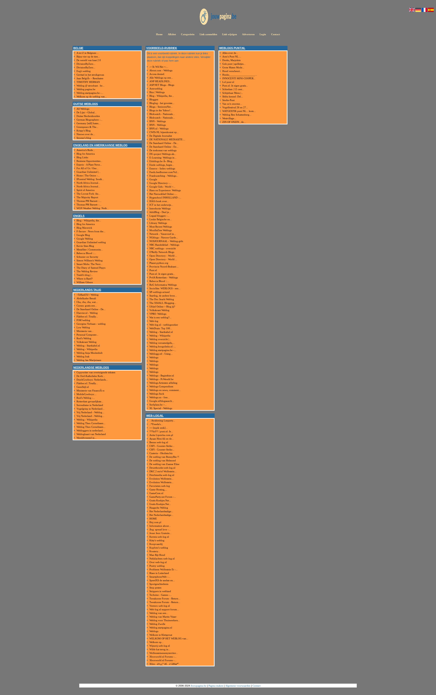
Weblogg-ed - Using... (161, 353)
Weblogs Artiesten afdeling (163, 382)
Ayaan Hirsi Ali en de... (161, 438)
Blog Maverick (84, 227)
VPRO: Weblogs (157, 313)
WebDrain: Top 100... (160, 328)
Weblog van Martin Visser (162, 616)
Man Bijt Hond (157, 555)
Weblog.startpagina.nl (160, 627)
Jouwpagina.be (198, 685)
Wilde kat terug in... (159, 649)
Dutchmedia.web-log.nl (161, 475)
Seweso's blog (84, 137)
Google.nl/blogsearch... (161, 401)
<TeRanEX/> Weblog (88, 294)
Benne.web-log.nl (158, 442)
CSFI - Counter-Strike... (161, 446)
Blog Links (82, 157)
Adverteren (248, 34)
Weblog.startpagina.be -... (90, 93)
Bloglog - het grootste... (161, 103)
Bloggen (153, 99)
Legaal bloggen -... (159, 215)
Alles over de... (230, 53)
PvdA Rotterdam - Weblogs (163, 277)
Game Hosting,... (158, 489)
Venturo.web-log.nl (159, 605)
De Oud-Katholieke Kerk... (91, 376)
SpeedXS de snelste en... (162, 580)
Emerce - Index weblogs (162, 168)
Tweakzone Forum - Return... (164, 598)
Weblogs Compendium (161, 386)
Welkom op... (156, 642)
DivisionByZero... (86, 63)
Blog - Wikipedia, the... (89, 220)
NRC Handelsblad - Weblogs (164, 244)
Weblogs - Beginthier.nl (161, 375)
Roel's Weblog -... (86, 397)
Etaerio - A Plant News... (89, 164)
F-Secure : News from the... (91, 231)
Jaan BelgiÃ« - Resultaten (90, 78)
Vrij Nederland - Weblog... (90, 412)
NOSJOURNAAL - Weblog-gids (166, 241)
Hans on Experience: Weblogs (165, 190)
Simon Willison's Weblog (90, 260)
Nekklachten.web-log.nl (162, 558)
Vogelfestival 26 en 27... (235, 107)
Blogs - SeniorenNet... (161, 106)
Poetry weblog (157, 565)
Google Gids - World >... (162, 186)
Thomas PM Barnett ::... (89, 201)
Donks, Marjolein (231, 60)
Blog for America (86, 153)
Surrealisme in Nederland (90, 405)
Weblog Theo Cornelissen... (91, 423)
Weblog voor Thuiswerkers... (164, 620)
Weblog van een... (158, 613)
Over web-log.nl (158, 562)
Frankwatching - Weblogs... (163, 175)
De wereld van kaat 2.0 (89, 60)
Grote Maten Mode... (233, 67)
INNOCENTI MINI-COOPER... (238, 78)
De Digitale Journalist (160, 135)
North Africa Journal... (88, 182)
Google (153, 179)
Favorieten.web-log (159, 486)
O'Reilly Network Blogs (161, 252)
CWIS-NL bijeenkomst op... (164, 132)
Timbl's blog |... (85, 275)
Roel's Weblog (84, 338)
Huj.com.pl (155, 522)
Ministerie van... (85, 331)
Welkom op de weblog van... (92, 96)
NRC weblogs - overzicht (162, 248)
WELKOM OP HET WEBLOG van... (168, 638)
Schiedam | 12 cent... (233, 89)
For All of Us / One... (88, 168)
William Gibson (85, 282)
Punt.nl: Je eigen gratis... (162, 273)
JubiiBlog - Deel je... (160, 212)
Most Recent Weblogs (160, 226)
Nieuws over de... (86, 134)
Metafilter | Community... (90, 249)
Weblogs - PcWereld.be (161, 379)
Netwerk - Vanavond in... (162, 233)
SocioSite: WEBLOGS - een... (165, 288)
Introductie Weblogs (160, 208)
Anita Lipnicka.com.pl (161, 435)
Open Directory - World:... (163, 255)
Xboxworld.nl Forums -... (162, 656)
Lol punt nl (228, 82)
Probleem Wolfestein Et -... (163, 569)
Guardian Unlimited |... (89, 172)
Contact (275, 34)
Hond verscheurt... (232, 71)
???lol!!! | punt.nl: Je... (161, 431)
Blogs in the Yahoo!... (160, 110)
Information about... (160, 525)
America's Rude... (86, 150)
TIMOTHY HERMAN (88, 82)
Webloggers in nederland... (91, 430)
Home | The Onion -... (88, 175)
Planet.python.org (158, 263)
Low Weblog (83, 327)
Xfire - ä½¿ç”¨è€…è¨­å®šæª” (164, 664)
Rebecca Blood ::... (86, 253)
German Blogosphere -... (89, 119)
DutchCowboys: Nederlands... (92, 379)
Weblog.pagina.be (86, 89)
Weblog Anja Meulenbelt (89, 352)
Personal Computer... (87, 334)
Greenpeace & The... (87, 127)
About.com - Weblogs (160, 70)
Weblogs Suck (156, 393)
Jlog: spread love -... (160, 529)
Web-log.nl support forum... (164, 609)
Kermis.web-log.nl (159, 536)
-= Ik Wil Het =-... (158, 66)
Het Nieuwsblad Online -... (163, 194)
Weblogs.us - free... (159, 397)
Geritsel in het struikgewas (90, 74)
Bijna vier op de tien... (88, 56)
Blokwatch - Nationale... (162, 114)
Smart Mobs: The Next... (89, 264)
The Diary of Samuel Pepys (91, 267)
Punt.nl (153, 270)
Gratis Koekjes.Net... (160, 500)
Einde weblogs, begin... (161, 164)
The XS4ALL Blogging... (162, 303)
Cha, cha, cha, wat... (87, 302)
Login (263, 34)
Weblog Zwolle (157, 624)
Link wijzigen (229, 34)
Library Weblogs (158, 223)
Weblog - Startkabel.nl (88, 345)
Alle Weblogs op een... (161, 77)
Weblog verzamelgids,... (162, 342)
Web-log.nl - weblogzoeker (163, 324)
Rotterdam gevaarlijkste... (90, 401)
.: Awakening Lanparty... (162, 420)
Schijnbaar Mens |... (232, 93)
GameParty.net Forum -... (162, 496)
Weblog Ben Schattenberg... (236, 114)
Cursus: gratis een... (87, 305)
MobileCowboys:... (87, 394)
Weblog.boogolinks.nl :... (162, 346)
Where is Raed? (85, 278)
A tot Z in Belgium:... (88, 53)
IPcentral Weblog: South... (90, 179)
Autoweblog (155, 88)
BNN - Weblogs (157, 121)
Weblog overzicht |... (160, 339)
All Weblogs (83, 108)
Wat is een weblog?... (160, 317)
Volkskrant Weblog (87, 342)
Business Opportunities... (89, 161)
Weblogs (153, 357)
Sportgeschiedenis (158, 584)
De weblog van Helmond (162, 460)
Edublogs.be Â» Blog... (161, 161)
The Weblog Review (87, 271)
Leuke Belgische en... (160, 219)
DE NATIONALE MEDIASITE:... (167, 139)
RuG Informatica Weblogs (163, 284)
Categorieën (187, 34)
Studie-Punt (228, 100)
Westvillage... (229, 118)
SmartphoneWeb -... (159, 576)
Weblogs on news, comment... (165, 390)
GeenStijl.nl (83, 387)
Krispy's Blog (84, 130)
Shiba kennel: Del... (232, 96)
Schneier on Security (87, 256)
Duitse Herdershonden (88, 116)
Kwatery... (154, 551)
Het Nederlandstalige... (161, 511)
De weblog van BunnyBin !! (164, 456)
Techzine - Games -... (160, 595)
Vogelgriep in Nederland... (90, 408)
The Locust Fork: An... (88, 193)
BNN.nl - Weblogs (158, 128)
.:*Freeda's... (156, 424)
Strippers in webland (160, 591)
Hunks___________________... (239, 74)
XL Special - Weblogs (160, 408)
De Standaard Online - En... (163, 146)
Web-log (153, 321)
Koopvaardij (156, 544)
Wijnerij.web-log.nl (159, 645)
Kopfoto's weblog (158, 547)
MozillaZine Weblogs (160, 230)
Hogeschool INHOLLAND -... (165, 197)
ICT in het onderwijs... (161, 204)
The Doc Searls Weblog (161, 299)
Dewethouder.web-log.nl (162, 467)
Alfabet (172, 34)
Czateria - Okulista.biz (161, 453)
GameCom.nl (156, 493)
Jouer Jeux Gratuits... (160, 533)
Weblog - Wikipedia (87, 349)
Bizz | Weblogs (157, 92)
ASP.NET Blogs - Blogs (161, 85)
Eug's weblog (84, 71)
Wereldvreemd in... (87, 437)
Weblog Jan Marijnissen (89, 360)
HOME (153, 518)
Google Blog (83, 235)
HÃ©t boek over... (159, 201)
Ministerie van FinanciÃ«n (90, 390)
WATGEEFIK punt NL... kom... (239, 111)
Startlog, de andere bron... (163, 295)
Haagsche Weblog (158, 507)
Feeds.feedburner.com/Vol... (164, 172)
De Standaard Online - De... (91, 309)
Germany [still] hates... (88, 123)
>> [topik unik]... (158, 427)
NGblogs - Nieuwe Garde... (163, 237)
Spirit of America (85, 190)
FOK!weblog (83, 320)
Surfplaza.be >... (158, 404)
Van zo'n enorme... (232, 103)
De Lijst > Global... (87, 112)
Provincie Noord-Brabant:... (164, 266)
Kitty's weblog (156, 540)
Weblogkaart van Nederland (91, 434)
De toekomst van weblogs (162, 150)
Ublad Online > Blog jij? (162, 306)
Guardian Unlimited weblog (91, 242)
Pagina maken (215, 685)
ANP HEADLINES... (160, 81)
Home (159, 34)
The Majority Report (87, 197)
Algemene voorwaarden (237, 685)
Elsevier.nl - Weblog (87, 313)
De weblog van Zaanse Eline (164, 464)
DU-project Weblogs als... (162, 154)
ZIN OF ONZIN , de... (234, 122)
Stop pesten (155, 587)
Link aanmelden (208, 34)
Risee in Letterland (159, 573)
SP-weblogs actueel (159, 292)
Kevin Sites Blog (85, 246)
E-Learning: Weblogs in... (162, 157)
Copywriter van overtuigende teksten (96, 372)
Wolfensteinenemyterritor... (163, 653)
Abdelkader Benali (86, 298)
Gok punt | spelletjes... (233, 63)
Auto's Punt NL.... (231, 56)
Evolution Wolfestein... (161, 478)
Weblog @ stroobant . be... (90, 85)
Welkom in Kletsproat (160, 634)
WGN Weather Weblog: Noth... (93, 208)
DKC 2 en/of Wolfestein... (162, 471)
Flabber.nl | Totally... (87, 316)
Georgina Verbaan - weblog (91, 323)
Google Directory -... (160, 183)
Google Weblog (85, 238)
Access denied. (157, 74)
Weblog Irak (83, 356)
